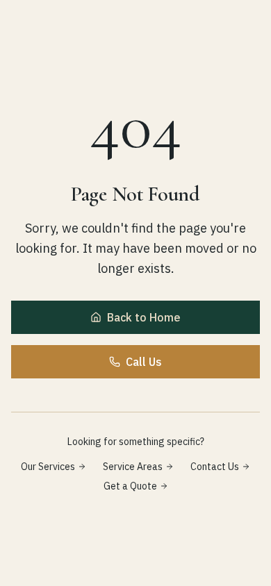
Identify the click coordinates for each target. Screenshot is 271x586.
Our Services (48, 466)
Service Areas (133, 466)
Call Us (144, 362)
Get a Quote (130, 486)
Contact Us (214, 466)
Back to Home (144, 317)
